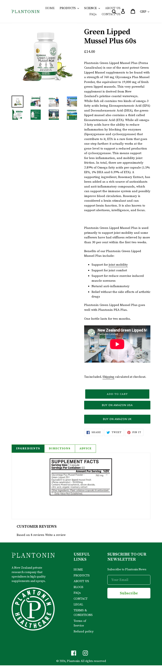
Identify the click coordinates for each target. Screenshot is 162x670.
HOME (78, 570)
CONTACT (81, 599)
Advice (85, 448)
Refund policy (84, 631)
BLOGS (78, 587)
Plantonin (73, 661)
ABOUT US (81, 581)
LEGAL (78, 604)
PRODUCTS (82, 576)
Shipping (108, 377)
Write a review (55, 535)
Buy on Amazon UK (117, 419)
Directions (59, 448)
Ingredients (28, 448)
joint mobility (118, 265)
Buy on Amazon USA (117, 405)
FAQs (77, 593)
